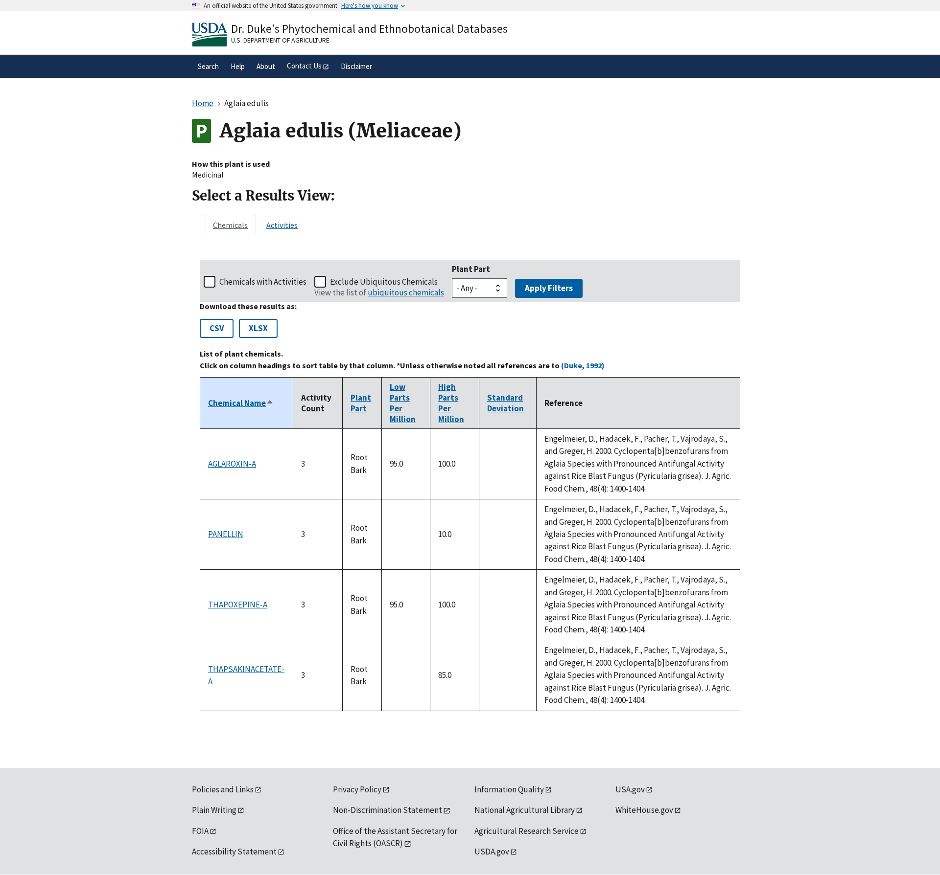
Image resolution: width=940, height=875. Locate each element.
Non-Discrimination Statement (387, 810)
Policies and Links (223, 789)
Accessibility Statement (234, 851)
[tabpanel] (470, 485)
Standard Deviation (505, 403)
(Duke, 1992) (583, 365)
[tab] (230, 225)
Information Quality (509, 789)
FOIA (200, 831)
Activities (282, 225)
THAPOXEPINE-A (237, 604)
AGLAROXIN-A (232, 463)
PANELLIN (225, 534)
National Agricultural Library (524, 810)
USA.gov (630, 789)
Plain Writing (214, 810)
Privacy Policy (357, 789)
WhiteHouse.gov (644, 810)
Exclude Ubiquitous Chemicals (384, 281)
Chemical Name (241, 403)
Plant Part (471, 269)
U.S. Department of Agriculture (280, 40)
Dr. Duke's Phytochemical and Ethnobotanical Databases (369, 29)
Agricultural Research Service (526, 831)
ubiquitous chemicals (406, 292)
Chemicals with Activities (262, 281)
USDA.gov (491, 851)
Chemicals (230, 225)
